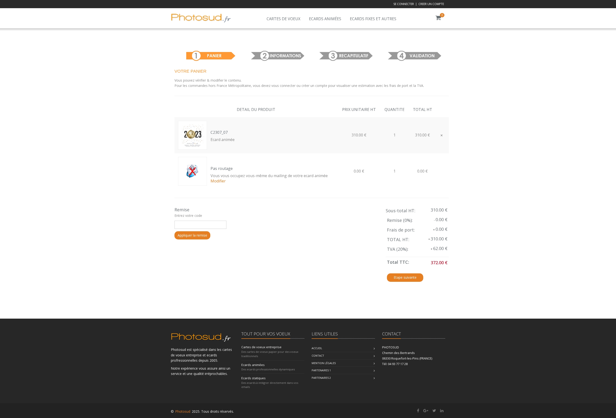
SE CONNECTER (403, 4)
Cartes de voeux (283, 18)
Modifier (218, 181)
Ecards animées (325, 18)
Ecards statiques (253, 378)
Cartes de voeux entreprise (261, 347)
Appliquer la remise (192, 235)
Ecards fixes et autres (373, 18)
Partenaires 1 (321, 370)
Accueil (317, 348)
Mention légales (324, 363)
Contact (318, 355)
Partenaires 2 (321, 377)
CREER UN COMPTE (431, 4)
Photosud (182, 411)
